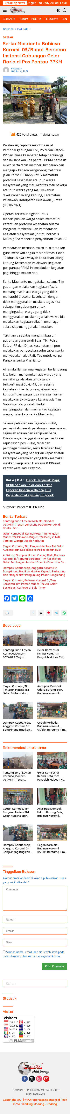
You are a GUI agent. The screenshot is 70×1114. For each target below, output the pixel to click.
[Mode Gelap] (58, 10)
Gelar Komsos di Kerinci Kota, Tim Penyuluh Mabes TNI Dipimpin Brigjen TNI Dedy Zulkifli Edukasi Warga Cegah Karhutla (31, 537)
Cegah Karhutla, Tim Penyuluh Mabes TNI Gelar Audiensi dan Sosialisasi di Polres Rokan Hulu (33, 548)
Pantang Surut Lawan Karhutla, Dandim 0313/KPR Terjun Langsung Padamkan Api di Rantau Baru (31, 524)
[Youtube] (46, 1079)
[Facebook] (25, 1079)
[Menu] (5, 10)
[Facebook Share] (33, 613)
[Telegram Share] (56, 613)
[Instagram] (39, 1079)
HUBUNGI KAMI (35, 1094)
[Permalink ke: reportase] (6, 69)
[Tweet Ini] (41, 613)
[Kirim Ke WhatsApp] (64, 613)
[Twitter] (32, 1079)
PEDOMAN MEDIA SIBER (42, 1090)
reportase (16, 68)
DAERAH (8, 37)
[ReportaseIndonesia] (18, 10)
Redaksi (18, 1090)
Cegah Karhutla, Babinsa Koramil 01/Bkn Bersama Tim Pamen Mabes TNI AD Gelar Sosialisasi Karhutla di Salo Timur (30, 584)
